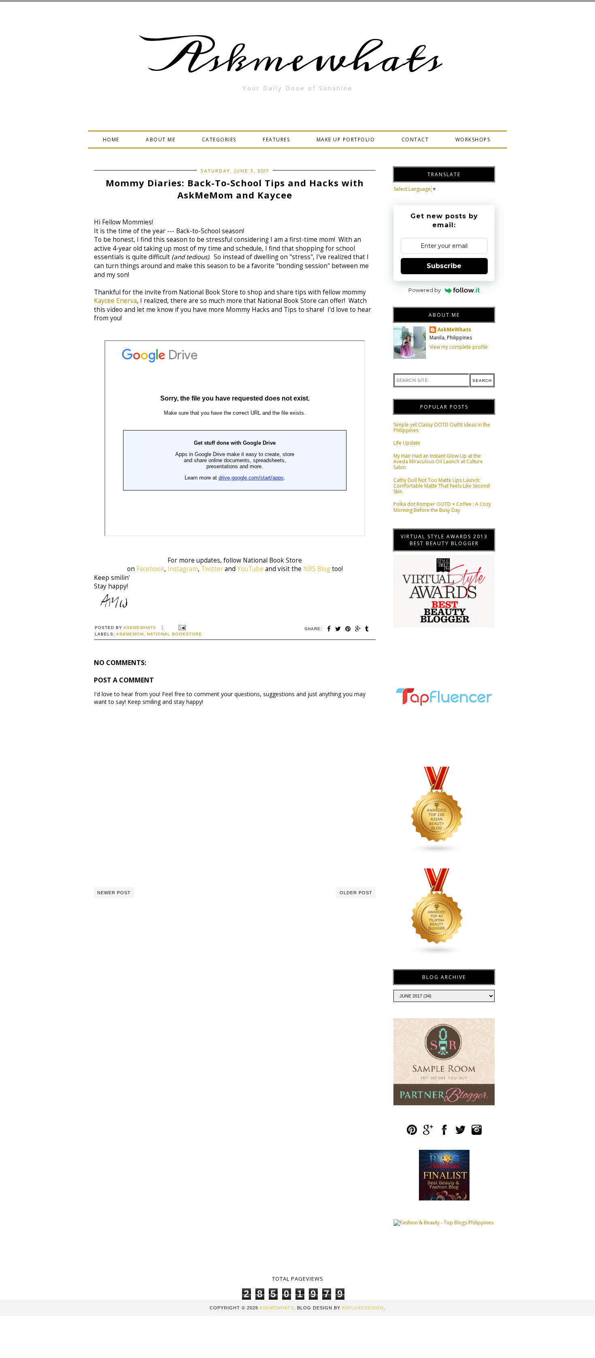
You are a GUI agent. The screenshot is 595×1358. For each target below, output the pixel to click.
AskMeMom (130, 634)
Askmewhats (297, 58)
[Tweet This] (338, 628)
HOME (111, 139)
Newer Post (114, 892)
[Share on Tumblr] (367, 628)
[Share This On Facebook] (329, 628)
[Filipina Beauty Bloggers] (437, 954)
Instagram (183, 569)
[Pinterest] (412, 1133)
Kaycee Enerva (115, 300)
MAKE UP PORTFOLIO (346, 139)
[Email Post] (181, 627)
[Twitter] (460, 1133)
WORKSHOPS (473, 139)
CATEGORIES (219, 139)
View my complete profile (458, 346)
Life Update (406, 442)
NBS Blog (316, 569)
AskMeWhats (454, 329)
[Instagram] (476, 1133)
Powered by (424, 290)
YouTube (250, 569)
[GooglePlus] (428, 1133)
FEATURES (276, 139)
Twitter (212, 569)
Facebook (150, 569)
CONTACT (415, 139)
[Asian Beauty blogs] (437, 852)
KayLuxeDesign (363, 1307)
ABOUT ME (160, 139)
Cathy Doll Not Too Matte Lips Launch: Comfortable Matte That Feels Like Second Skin (441, 486)
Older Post (356, 892)
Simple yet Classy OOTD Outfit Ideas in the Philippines (441, 427)
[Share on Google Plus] (358, 628)
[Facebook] (444, 1133)
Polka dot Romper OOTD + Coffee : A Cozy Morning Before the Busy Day (442, 507)
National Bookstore (174, 634)
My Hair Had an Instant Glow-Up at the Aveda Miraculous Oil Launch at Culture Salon (438, 461)
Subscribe (444, 266)
